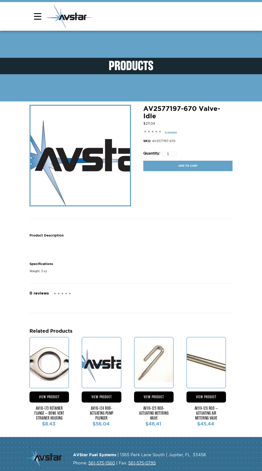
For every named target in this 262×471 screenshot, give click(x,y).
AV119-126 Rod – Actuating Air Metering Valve (206, 413)
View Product (49, 397)
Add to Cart (188, 165)
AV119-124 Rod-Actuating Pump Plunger (101, 413)
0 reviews (171, 132)
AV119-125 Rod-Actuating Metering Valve (153, 413)
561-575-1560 (101, 463)
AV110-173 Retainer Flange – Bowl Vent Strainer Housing (49, 413)
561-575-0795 (142, 463)
